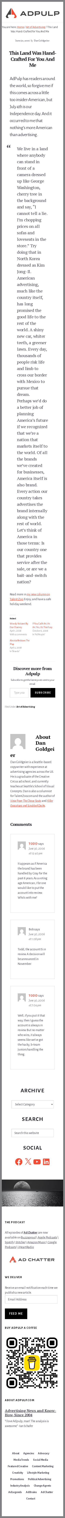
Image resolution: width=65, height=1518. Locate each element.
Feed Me (16, 1313)
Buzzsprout (28, 1237)
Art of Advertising (25, 707)
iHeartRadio (26, 1247)
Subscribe (43, 692)
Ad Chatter (31, 1232)
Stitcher (20, 1242)
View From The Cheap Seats (25, 801)
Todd (33, 843)
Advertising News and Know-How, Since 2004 (30, 1412)
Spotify (9, 1242)
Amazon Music (36, 1242)
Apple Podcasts (47, 1237)
